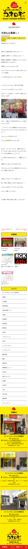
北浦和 (8, 38)
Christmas (4, 250)
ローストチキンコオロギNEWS (10, 292)
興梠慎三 (4, 328)
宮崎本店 (4, 363)
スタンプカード (6, 403)
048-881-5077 (15, 475)
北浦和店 (14, 38)
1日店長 (4, 385)
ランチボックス (6, 350)
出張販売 (4, 301)
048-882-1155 (15, 438)
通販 (3, 358)
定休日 (4, 332)
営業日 (4, 314)
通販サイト (19, 547)
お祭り (3, 38)
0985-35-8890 (15, 514)
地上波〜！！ (17, 250)
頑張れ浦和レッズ (7, 310)
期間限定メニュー (7, 367)
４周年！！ (17, 266)
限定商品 (4, 323)
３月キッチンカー (5, 283)
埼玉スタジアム (21, 38)
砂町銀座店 (5, 305)
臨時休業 (4, 354)
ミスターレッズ (6, 336)
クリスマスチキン (7, 345)
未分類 (4, 372)
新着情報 (4, 547)
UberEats (4, 394)
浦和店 (3, 40)
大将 (3, 389)
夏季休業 (4, 398)
